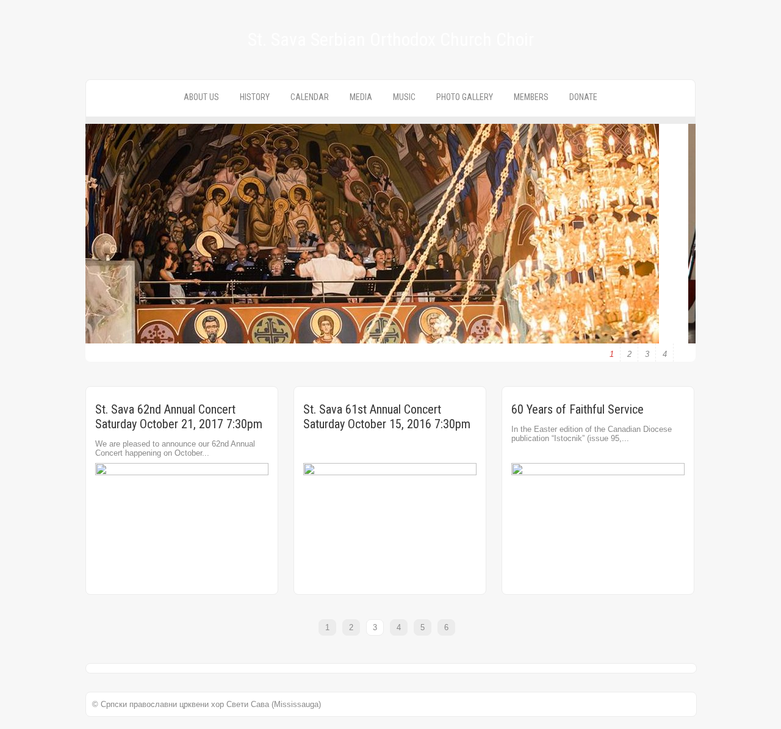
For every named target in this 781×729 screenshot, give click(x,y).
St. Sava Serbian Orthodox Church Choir (391, 39)
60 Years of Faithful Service (577, 409)
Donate (583, 97)
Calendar (309, 97)
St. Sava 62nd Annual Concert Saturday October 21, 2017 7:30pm (178, 416)
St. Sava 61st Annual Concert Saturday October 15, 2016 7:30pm (386, 416)
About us (201, 97)
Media (361, 97)
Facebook (10, 138)
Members (531, 97)
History (255, 97)
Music (404, 97)
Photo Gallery (464, 97)
